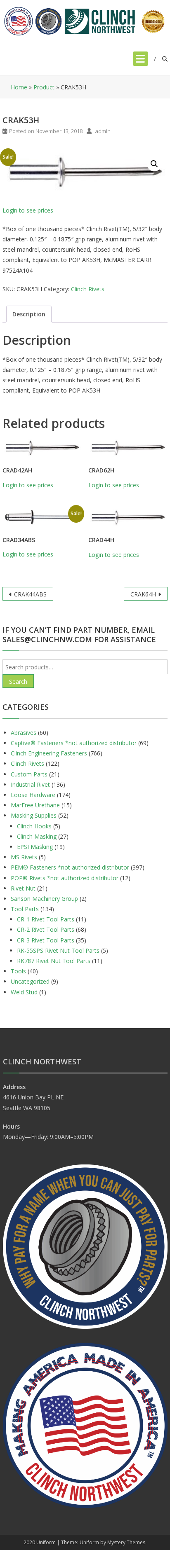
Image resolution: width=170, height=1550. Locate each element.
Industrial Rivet (30, 784)
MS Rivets (24, 857)
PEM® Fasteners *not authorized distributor (70, 867)
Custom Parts (29, 774)
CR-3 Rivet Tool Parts (45, 940)
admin (103, 131)
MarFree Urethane (35, 805)
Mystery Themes (126, 1542)
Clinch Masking (37, 836)
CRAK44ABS (30, 594)
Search (18, 681)
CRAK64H (143, 594)
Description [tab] (28, 314)
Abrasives (23, 732)
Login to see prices (27, 210)
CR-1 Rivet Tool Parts (45, 919)
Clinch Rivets (87, 289)
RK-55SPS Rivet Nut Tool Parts (58, 950)
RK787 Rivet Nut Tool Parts (53, 961)
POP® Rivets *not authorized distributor (64, 878)
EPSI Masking (35, 847)
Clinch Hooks (34, 826)
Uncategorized (30, 981)
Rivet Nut (23, 888)
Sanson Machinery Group (44, 898)
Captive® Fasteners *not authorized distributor (74, 743)
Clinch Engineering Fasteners (49, 753)
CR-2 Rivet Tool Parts (45, 929)
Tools (18, 971)
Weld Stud (24, 992)
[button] (154, 164)
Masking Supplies (34, 815)
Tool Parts (25, 909)
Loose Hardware (33, 795)
